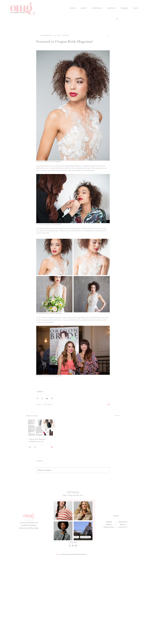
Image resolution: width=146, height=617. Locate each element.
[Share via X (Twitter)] (42, 398)
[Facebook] (70, 546)
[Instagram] (76, 546)
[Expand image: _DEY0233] (91, 294)
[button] (117, 18)
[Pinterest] (73, 546)
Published (40, 392)
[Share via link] (52, 398)
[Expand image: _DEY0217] (91, 257)
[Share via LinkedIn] (47, 398)
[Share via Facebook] (37, 398)
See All (117, 416)
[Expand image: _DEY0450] (54, 294)
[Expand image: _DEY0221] (54, 257)
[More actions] (108, 35)
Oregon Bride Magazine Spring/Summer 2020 (37, 440)
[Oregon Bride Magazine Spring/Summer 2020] (40, 427)
